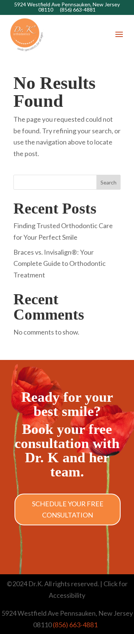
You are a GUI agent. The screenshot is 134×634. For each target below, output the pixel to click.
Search (108, 182)
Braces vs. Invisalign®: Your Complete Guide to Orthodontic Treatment (59, 263)
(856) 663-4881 (78, 9)
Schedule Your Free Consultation (67, 509)
